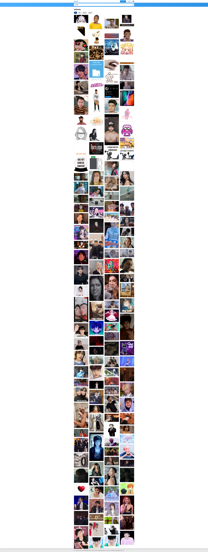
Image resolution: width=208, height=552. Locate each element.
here (123, 550)
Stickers (84, 12)
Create (123, 1)
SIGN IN (129, 1)
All (75, 12)
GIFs (79, 12)
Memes (90, 12)
